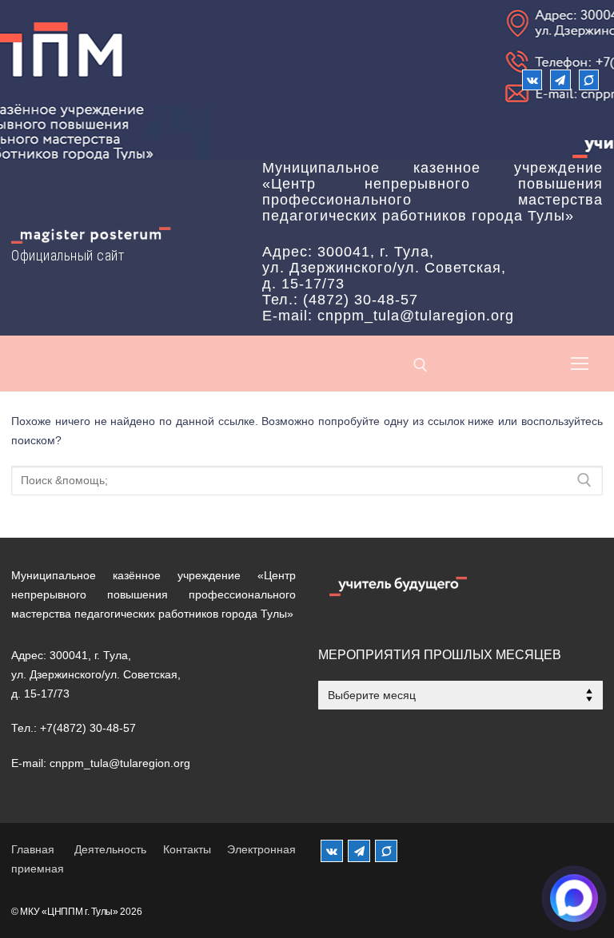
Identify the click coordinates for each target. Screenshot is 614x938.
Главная (32, 849)
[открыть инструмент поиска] (420, 365)
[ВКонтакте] (532, 79)
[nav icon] (579, 363)
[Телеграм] (560, 79)
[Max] (589, 79)
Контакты (187, 849)
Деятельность (110, 849)
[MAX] (386, 851)
